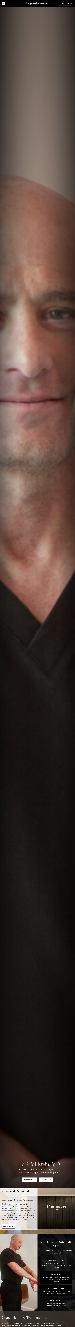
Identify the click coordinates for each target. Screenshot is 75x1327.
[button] (3, 3)
